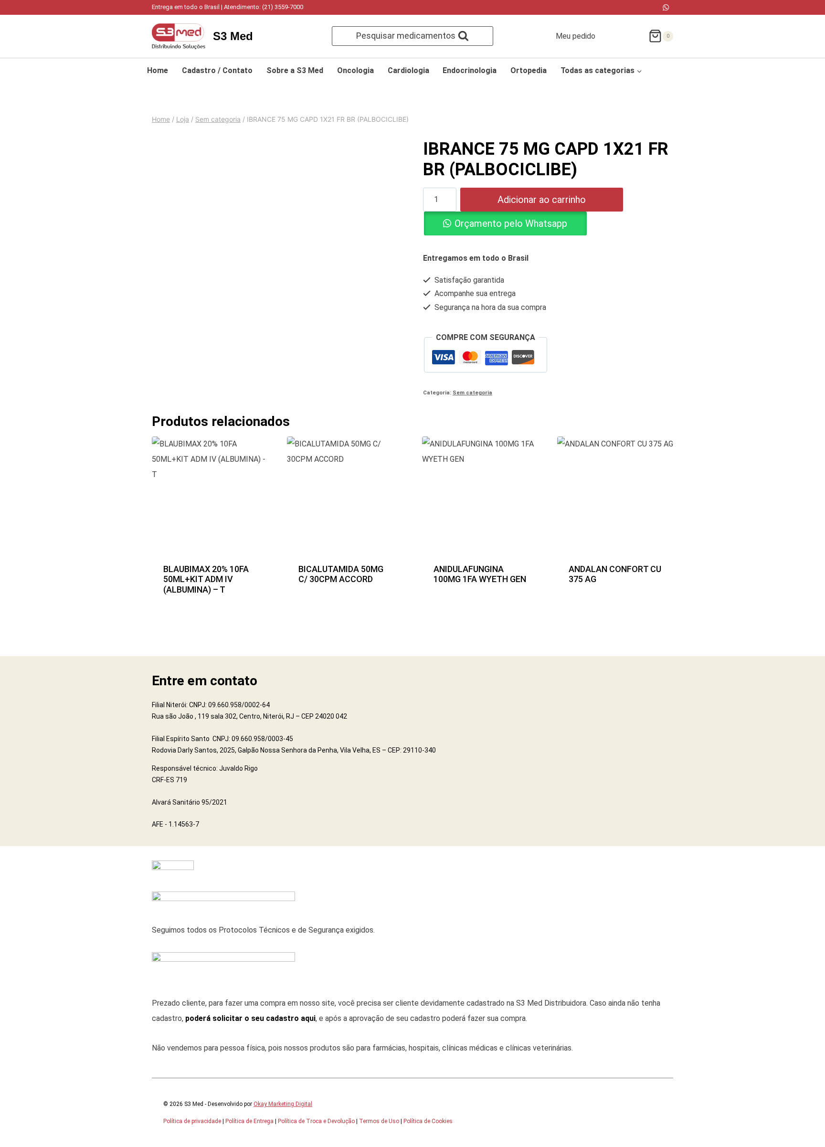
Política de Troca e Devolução (316, 1121)
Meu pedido (575, 36)
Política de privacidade (192, 1121)
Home (157, 70)
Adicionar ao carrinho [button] (210, 573)
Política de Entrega (249, 1121)
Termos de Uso (379, 1121)
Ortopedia (528, 70)
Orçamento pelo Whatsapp (511, 223)
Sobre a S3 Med (294, 70)
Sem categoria (472, 393)
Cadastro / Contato (217, 70)
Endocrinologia (470, 70)
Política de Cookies (428, 1121)
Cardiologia (408, 70)
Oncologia (355, 70)
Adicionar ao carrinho (541, 199)
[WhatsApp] (665, 7)
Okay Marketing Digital (283, 1104)
